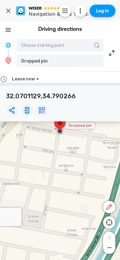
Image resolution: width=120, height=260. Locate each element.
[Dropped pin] (60, 126)
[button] (60, 61)
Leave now (23, 79)
